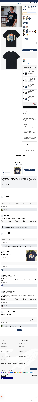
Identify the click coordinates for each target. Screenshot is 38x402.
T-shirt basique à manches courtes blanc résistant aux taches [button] (13, 210)
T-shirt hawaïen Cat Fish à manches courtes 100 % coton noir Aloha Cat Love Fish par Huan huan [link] (31, 79)
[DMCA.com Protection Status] (3, 376)
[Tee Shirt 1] (23, 39)
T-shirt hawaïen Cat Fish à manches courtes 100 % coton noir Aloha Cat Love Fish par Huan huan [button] (17, 246)
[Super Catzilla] (26, 18)
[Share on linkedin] (6, 206)
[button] (33, 9)
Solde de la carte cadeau (5, 351)
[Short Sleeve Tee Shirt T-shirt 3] (26, 22)
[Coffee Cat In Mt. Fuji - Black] (26, 31)
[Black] (23, 27)
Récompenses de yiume (4, 349)
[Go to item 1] (17, 170)
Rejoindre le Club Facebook (23, 348)
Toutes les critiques (4, 353)
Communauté (21, 349)
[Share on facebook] (1, 206)
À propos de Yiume (22, 343)
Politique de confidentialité (11, 386)
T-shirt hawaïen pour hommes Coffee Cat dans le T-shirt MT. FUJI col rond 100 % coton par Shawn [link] (31, 72)
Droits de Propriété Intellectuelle (24, 358)
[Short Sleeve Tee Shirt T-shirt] (23, 22)
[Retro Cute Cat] (23, 18)
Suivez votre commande (4, 354)
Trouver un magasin (22, 359)
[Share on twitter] (3, 206)
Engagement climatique (23, 356)
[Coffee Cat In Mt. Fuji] (29, 18)
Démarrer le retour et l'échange (6, 356)
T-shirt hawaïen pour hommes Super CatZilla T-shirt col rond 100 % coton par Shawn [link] (31, 91)
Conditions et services (19, 386)
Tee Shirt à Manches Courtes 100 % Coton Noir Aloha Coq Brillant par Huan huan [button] (16, 306)
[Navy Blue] (26, 27)
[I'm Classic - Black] (32, 31)
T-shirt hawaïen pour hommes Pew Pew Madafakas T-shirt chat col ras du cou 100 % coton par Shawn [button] (18, 227)
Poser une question (30, 171)
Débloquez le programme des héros (6, 359)
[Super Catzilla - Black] (29, 31)
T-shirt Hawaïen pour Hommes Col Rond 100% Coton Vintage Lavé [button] (14, 285)
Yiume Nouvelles (22, 346)
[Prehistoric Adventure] (23, 31)
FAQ (20, 353)
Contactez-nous (3, 343)
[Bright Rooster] (35, 31)
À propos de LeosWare (23, 345)
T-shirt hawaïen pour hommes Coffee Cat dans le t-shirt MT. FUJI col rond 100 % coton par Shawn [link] (31, 85)
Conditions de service (22, 351)
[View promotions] (36, 14)
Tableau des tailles (4, 358)
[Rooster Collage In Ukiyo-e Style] (23, 34)
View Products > (29, 63)
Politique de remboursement (5, 348)
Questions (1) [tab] (6, 191)
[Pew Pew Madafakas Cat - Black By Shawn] (26, 34)
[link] (26, 73)
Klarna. (20, 354)
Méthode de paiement (4, 345)
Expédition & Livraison (4, 346)
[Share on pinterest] (5, 206)
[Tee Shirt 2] (26, 39)
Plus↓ (34, 57)
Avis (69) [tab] (2, 191)
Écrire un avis (30, 169)
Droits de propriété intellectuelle (27, 386)
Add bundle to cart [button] (30, 106)
